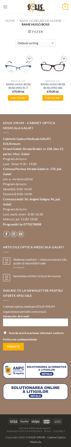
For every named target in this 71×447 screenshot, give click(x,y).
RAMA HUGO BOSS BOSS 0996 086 (53, 86)
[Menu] (5, 7)
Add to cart (18, 98)
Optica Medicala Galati (35, 428)
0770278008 (32, 224)
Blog (47, 431)
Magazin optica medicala (24, 431)
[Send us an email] (21, 234)
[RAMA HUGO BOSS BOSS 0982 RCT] (18, 66)
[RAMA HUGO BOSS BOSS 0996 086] (52, 66)
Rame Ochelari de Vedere (41, 20)
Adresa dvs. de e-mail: (16, 316)
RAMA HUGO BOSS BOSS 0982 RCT (18, 86)
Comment (18, 267)
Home (10, 20)
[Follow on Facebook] (6, 234)
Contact (59, 431)
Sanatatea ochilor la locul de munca (37, 276)
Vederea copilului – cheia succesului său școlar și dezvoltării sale (40, 261)
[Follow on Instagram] (13, 234)
